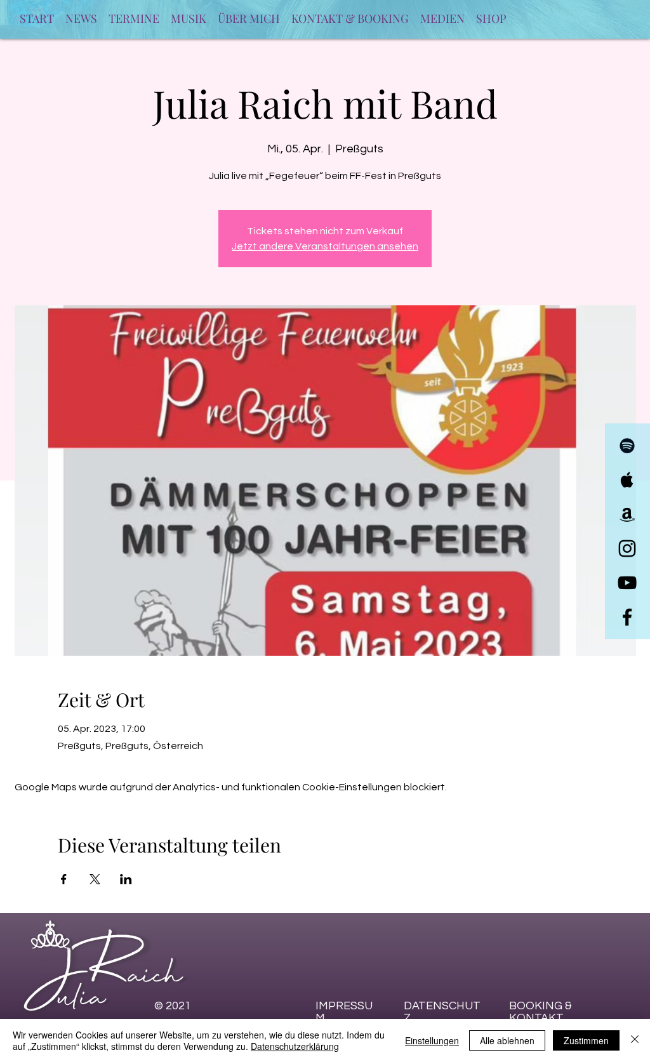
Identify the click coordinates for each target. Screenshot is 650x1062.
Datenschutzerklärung (295, 1046)
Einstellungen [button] (432, 1040)
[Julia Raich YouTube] (627, 582)
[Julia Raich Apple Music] (627, 479)
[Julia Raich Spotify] (627, 445)
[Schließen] (634, 1040)
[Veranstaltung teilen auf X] (95, 879)
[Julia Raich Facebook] (627, 617)
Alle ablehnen (507, 1040)
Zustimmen (586, 1040)
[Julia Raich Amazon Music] (627, 514)
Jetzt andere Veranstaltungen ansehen (325, 246)
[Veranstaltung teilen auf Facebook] (64, 879)
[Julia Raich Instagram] (627, 548)
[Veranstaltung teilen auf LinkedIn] (126, 879)
